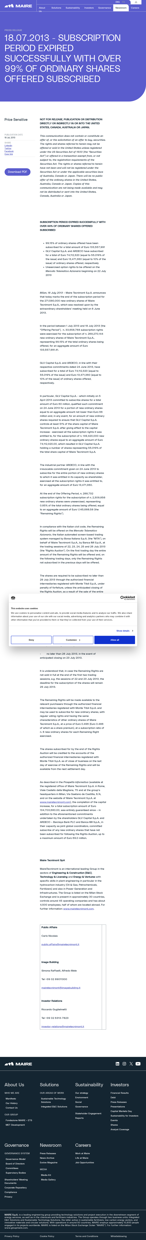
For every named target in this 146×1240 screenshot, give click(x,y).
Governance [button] (104, 8)
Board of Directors (15, 1164)
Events (114, 1120)
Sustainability (89, 1085)
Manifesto (11, 1099)
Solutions (49, 1085)
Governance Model (16, 1159)
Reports (79, 1118)
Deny (31, 640)
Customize (71, 640)
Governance (81, 1107)
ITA (123, 2)
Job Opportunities (84, 1162)
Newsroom (50, 1145)
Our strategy (81, 1093)
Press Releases (119, 1102)
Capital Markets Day (121, 1111)
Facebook (9, 151)
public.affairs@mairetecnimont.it (60, 944)
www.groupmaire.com (16, 1228)
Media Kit (46, 1175)
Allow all (114, 640)
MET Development (15, 1125)
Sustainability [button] (73, 8)
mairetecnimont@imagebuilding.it (60, 988)
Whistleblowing (119, 1236)
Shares (114, 1125)
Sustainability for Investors (124, 1116)
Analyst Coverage (120, 1129)
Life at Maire (81, 1158)
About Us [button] (42, 9)
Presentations (118, 1107)
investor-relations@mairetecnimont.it (62, 1026)
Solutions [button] (56, 8)
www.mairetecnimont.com (55, 802)
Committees (12, 1168)
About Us (14, 1085)
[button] (18, 172)
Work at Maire (82, 1153)
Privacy (8, 1197)
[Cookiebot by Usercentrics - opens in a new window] (122, 598)
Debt (113, 1097)
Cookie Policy (47, 1236)
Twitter (8, 149)
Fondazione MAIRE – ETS (19, 1120)
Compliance (11, 1192)
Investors (120, 1085)
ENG (118, 2)
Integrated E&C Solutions (54, 1107)
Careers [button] (135, 8)
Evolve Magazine (48, 1162)
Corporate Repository (16, 1188)
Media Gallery (48, 1180)
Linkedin (8, 146)
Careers (83, 1145)
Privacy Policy (12, 1236)
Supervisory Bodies (16, 1173)
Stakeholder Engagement (88, 1113)
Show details (122, 631)
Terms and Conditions (86, 1236)
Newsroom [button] (122, 8)
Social (78, 1102)
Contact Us (12, 1108)
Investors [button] (89, 8)
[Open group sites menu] (136, 2)
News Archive (47, 1158)
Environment (81, 1097)
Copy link (9, 154)
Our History (12, 1103)
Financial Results (120, 1093)
